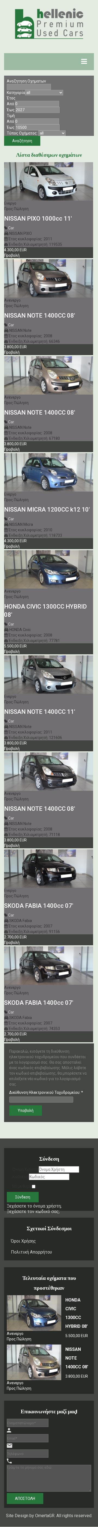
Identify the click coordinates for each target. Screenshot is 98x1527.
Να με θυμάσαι (24, 1186)
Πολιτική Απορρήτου (31, 1252)
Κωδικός (20, 1177)
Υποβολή (25, 1110)
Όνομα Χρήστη (25, 1169)
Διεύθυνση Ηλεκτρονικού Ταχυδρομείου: (46, 1092)
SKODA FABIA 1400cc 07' (38, 905)
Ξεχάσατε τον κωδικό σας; (33, 1211)
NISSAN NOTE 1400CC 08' (39, 315)
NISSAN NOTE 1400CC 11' (39, 711)
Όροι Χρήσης (23, 1241)
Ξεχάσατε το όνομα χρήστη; (34, 1206)
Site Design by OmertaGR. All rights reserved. (49, 1515)
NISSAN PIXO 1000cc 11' (38, 218)
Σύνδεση (22, 1197)
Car (11, 228)
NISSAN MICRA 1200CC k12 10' (47, 509)
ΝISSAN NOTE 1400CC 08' (39, 808)
